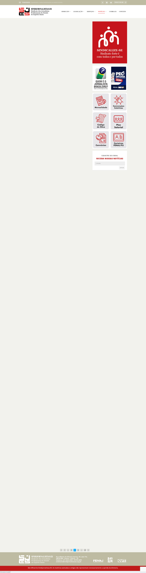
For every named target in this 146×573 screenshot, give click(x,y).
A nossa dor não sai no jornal (31, 372)
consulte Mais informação (30, 66)
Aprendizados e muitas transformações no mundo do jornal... (47, 2)
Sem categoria (43, 427)
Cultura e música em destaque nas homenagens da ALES (41, 108)
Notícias (101, 11)
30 (78, 550)
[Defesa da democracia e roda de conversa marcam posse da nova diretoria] (47, 139)
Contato (122, 11)
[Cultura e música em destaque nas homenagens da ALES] (47, 89)
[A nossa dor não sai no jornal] (45, 351)
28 (71, 550)
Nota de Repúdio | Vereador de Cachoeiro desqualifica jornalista (44, 483)
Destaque (30, 60)
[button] (5, 572)
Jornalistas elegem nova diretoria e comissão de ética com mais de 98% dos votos (49, 266)
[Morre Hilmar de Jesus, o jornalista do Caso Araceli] (48, 298)
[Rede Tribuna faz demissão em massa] (49, 38)
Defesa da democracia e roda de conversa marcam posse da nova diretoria (47, 159)
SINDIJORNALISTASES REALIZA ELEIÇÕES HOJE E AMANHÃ (40, 534)
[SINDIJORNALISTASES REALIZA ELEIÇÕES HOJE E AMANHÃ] (47, 514)
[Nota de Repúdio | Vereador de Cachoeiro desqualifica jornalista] (46, 459)
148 (85, 550)
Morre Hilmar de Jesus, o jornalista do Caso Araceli (39, 317)
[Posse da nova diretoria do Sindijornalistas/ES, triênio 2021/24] (48, 404)
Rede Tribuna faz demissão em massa (34, 58)
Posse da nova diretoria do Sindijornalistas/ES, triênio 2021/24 (43, 424)
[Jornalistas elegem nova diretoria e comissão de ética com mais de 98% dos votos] (49, 245)
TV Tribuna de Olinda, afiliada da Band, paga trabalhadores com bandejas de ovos (50, 213)
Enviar (122, 167)
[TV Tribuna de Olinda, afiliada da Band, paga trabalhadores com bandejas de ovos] (50, 192)
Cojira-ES (113, 11)
